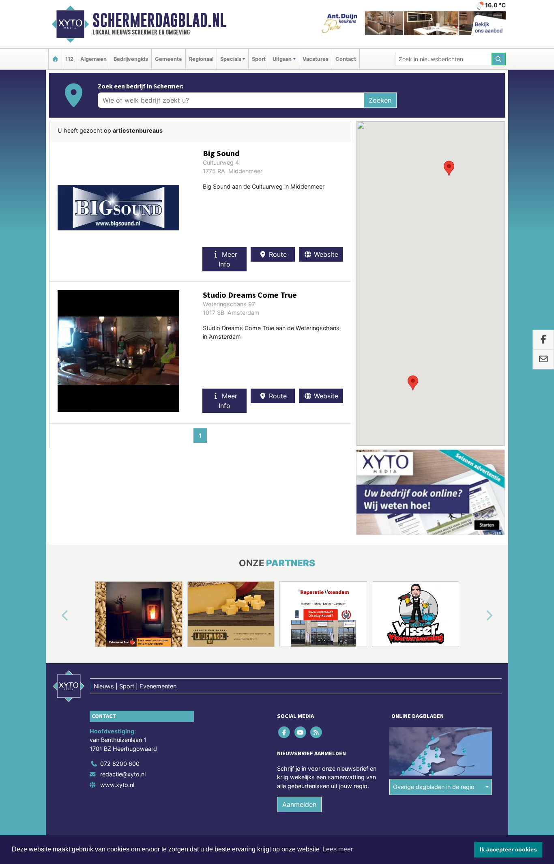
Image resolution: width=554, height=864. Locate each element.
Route (277, 254)
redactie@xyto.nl (123, 774)
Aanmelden (299, 804)
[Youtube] (301, 732)
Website (325, 254)
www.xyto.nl (117, 784)
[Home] (55, 59)
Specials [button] (230, 59)
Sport (259, 59)
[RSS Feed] (316, 732)
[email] (543, 359)
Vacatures (316, 59)
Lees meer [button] (337, 849)
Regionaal (201, 59)
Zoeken (380, 100)
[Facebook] (285, 732)
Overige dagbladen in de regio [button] (434, 786)
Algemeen (93, 59)
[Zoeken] (499, 59)
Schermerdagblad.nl (159, 20)
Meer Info (228, 259)
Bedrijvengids (131, 59)
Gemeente (168, 59)
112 (69, 59)
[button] (449, 168)
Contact (345, 59)
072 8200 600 (120, 763)
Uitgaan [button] (282, 59)
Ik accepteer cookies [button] (508, 849)
